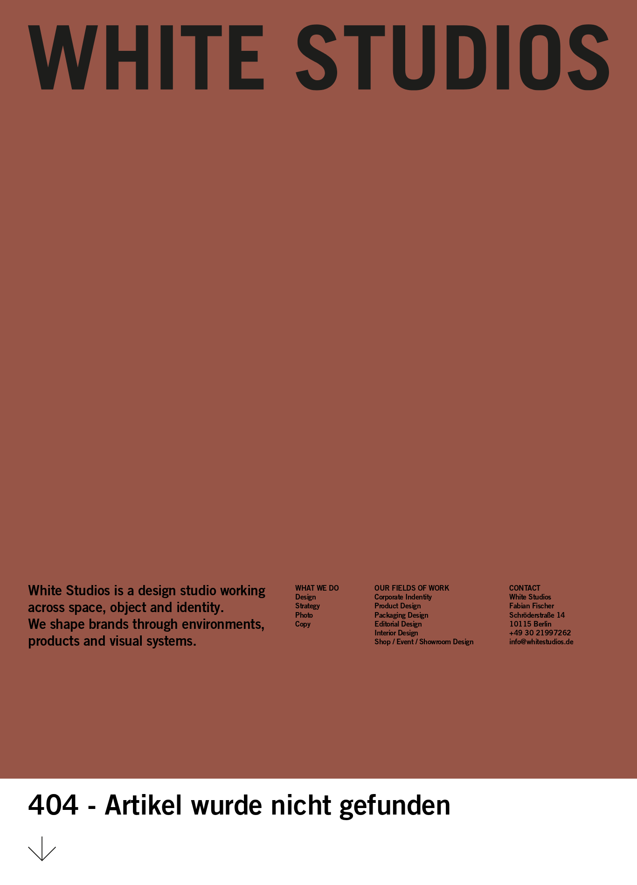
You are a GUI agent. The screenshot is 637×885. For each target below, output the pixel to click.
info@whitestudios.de (541, 641)
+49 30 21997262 (540, 632)
